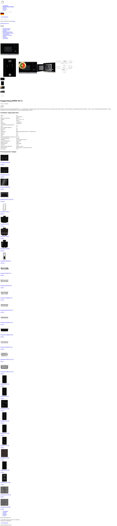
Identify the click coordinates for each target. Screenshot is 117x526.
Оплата (4, 7)
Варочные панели (6, 28)
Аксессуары (5, 38)
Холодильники (6, 34)
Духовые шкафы (6, 29)
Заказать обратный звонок (5, 21)
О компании (5, 5)
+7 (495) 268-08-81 (4, 16)
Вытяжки (5, 30)
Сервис (4, 9)
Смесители (5, 37)
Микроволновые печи (7, 31)
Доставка (5, 512)
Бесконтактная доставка (8, 6)
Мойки (4, 36)
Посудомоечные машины (8, 32)
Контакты (5, 8)
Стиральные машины (7, 35)
